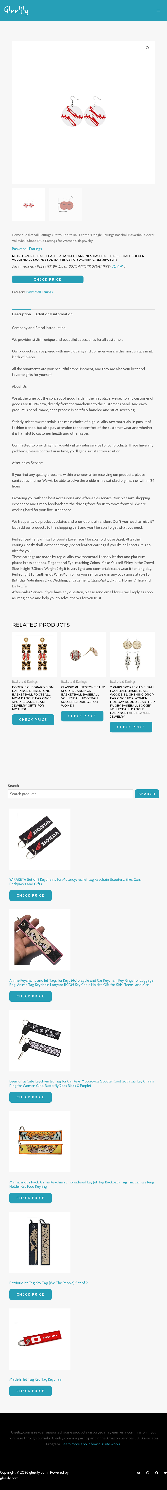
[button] (147, 48)
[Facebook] (156, 1472)
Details (118, 266)
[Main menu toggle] (158, 10)
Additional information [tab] (54, 314)
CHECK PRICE (48, 279)
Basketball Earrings (37, 235)
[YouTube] (138, 1472)
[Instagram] (147, 1472)
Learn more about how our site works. (91, 1444)
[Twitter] (165, 1472)
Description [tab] (21, 314)
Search (147, 794)
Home (16, 235)
